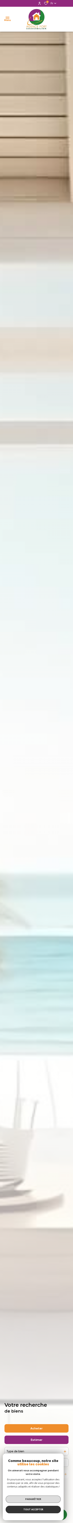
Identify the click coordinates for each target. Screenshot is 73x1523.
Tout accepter (33, 1509)
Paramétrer (33, 1499)
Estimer (36, 1440)
